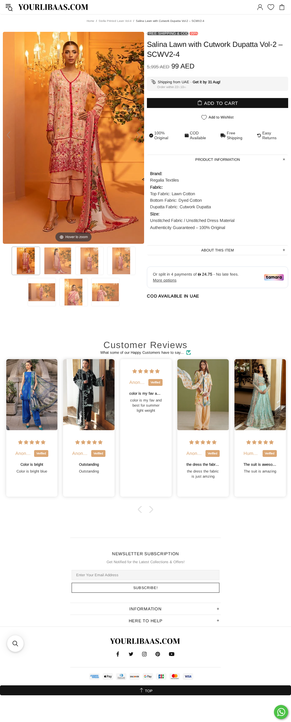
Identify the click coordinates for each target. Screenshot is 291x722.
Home (90, 20)
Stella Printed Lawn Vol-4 (115, 20)
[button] (141, 509)
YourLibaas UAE (53, 7)
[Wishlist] (271, 7)
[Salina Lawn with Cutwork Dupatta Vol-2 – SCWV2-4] (26, 261)
